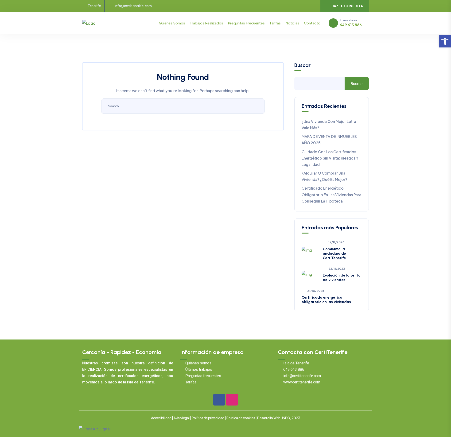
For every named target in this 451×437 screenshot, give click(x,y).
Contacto (312, 23)
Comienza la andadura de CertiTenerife (334, 253)
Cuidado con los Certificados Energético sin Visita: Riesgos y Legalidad (330, 158)
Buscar (302, 65)
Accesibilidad (161, 418)
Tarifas (275, 23)
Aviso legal (182, 418)
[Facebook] (219, 400)
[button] (445, 41)
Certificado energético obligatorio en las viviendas (326, 299)
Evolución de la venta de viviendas (342, 277)
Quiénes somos (172, 23)
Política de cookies (240, 418)
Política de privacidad (208, 418)
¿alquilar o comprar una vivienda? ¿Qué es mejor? (324, 176)
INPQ (286, 418)
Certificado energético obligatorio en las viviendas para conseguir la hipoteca (331, 194)
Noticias (292, 23)
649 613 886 (351, 25)
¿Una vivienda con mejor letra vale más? (329, 124)
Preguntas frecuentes (246, 23)
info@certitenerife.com (133, 6)
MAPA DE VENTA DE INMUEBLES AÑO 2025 (329, 139)
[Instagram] (232, 400)
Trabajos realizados (206, 23)
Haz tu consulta (347, 6)
